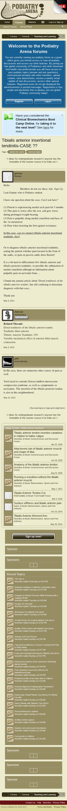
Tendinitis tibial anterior (16, 331)
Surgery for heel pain (23, 604)
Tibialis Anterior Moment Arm (30, 515)
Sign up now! (34, 536)
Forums (19, 22)
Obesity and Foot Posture (25, 637)
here (46, 127)
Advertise (47, 803)
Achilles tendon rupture (24, 720)
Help (39, 803)
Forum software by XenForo (14, 807)
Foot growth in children (24, 736)
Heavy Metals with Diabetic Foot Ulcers (31, 703)
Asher (16, 506)
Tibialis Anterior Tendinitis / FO (21, 334)
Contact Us (30, 803)
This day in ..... (20, 579)
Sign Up (58, 188)
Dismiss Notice (62, 115)
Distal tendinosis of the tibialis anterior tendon (28, 327)
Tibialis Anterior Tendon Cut (29, 493)
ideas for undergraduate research (26, 158)
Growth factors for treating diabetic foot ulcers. (34, 620)
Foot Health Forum (42, 496)
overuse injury (34, 152)
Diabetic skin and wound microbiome (30, 728)
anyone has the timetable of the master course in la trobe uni (35, 160)
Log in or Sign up (56, 22)
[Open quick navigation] (63, 36)
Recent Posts (26, 27)
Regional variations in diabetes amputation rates (35, 587)
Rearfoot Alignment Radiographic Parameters (33, 687)
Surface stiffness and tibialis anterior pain (37, 503)
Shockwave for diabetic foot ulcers (29, 612)
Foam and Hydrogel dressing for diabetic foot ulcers (36, 653)
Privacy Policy (59, 803)
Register (19, 101)
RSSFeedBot (19, 496)
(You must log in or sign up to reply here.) (47, 408)
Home (7, 22)
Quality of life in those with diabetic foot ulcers (34, 628)
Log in (48, 101)
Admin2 (18, 312)
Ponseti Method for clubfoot (26, 711)
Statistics (32, 22)
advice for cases (17, 152)
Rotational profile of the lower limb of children (33, 678)
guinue (18, 173)
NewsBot (18, 439)
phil (16, 358)
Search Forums (10, 27)
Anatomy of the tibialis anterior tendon (36, 464)
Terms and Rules (44, 807)
